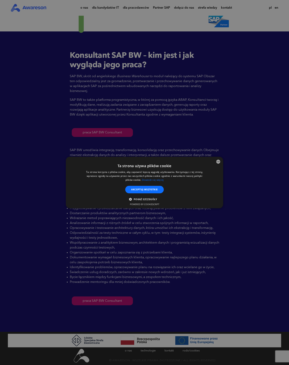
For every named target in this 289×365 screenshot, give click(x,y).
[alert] (144, 182)
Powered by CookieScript (144, 204)
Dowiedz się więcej (153, 180)
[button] (144, 199)
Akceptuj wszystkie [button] (144, 189)
